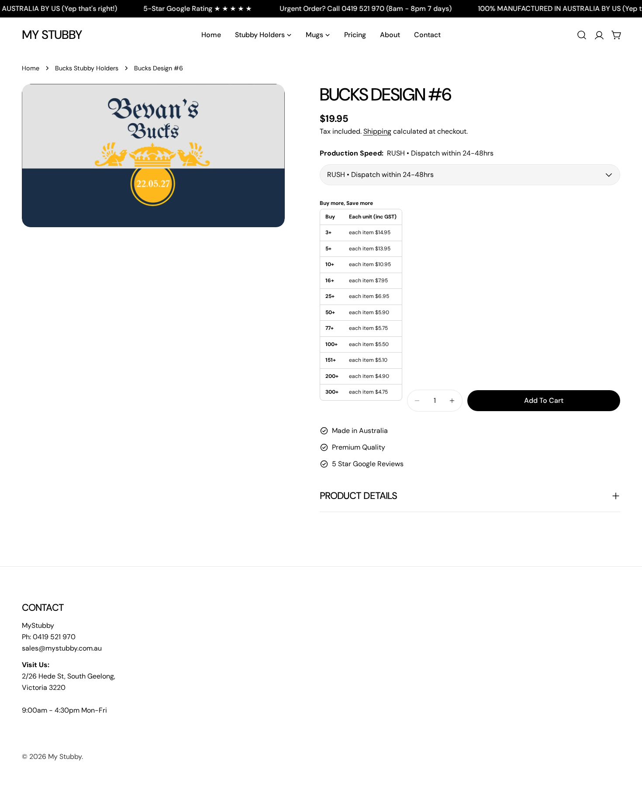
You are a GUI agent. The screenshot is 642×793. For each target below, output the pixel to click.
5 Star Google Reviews (368, 463)
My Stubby (52, 35)
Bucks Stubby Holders (86, 68)
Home (30, 68)
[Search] (581, 35)
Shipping (377, 131)
